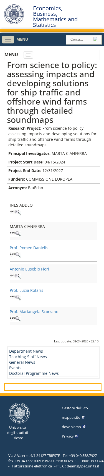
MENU (22, 39)
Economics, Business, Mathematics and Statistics (55, 17)
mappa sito (71, 417)
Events (15, 367)
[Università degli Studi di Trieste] (14, 22)
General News (22, 362)
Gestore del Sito (75, 407)
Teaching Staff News (28, 356)
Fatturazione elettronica (32, 466)
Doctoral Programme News (34, 373)
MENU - (13, 54)
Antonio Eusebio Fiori (29, 269)
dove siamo (71, 426)
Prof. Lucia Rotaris (26, 290)
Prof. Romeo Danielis (29, 247)
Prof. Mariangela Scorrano (34, 311)
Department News (26, 351)
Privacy (68, 436)
